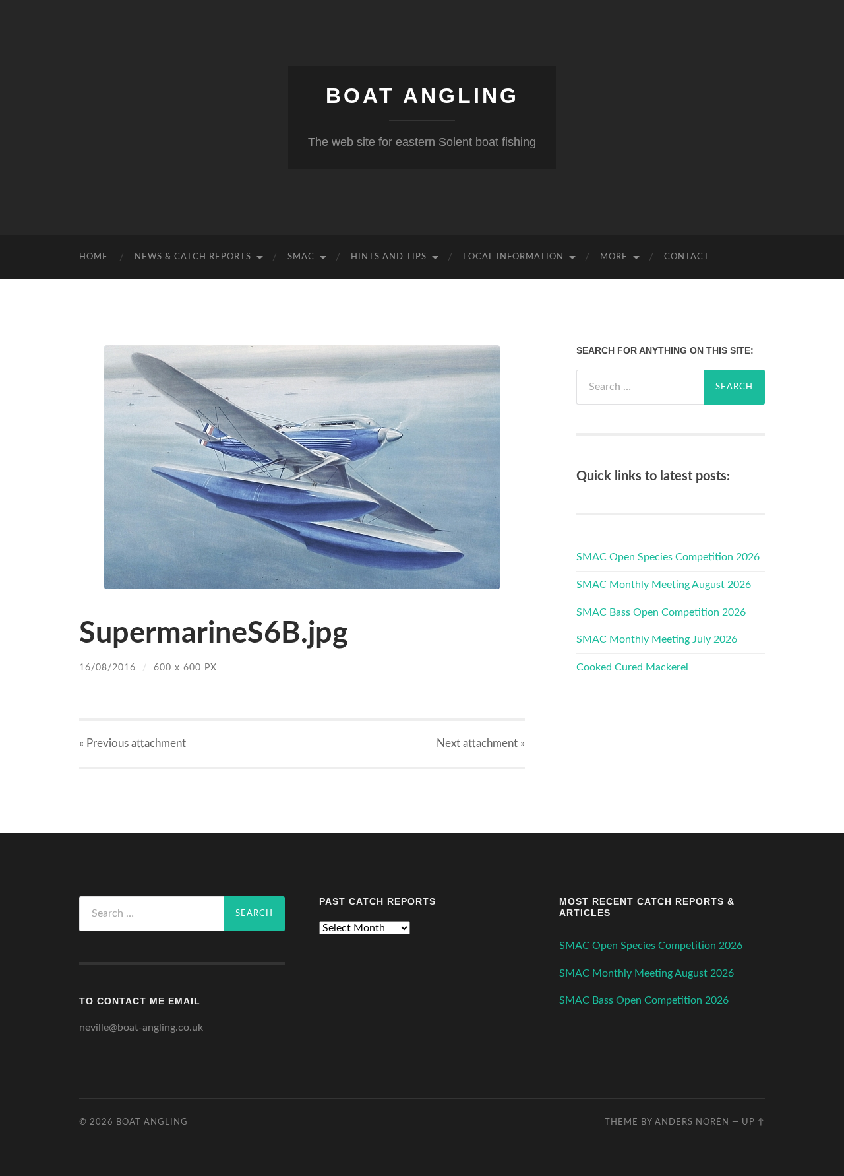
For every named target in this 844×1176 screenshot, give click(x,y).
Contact (686, 257)
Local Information (513, 257)
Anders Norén (692, 1122)
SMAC (301, 257)
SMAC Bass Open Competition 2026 (661, 612)
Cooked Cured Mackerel (632, 667)
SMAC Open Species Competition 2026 (668, 557)
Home (93, 257)
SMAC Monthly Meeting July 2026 (656, 639)
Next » (481, 743)
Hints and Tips (389, 257)
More (614, 257)
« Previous (132, 743)
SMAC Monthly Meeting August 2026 (663, 584)
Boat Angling (422, 96)
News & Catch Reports (193, 257)
